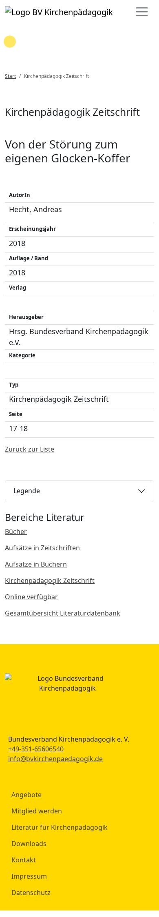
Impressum (29, 876)
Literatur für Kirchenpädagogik (59, 827)
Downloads (28, 843)
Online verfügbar (31, 596)
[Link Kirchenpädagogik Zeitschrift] (59, 11)
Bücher (16, 531)
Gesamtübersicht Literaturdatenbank (62, 613)
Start (10, 76)
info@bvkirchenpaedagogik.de (55, 758)
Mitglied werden (36, 810)
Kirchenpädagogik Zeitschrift (50, 580)
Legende (26, 490)
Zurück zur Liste (29, 449)
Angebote (26, 794)
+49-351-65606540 (36, 748)
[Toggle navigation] (142, 11)
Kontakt (23, 859)
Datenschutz (31, 892)
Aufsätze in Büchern (36, 564)
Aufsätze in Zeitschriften (42, 547)
